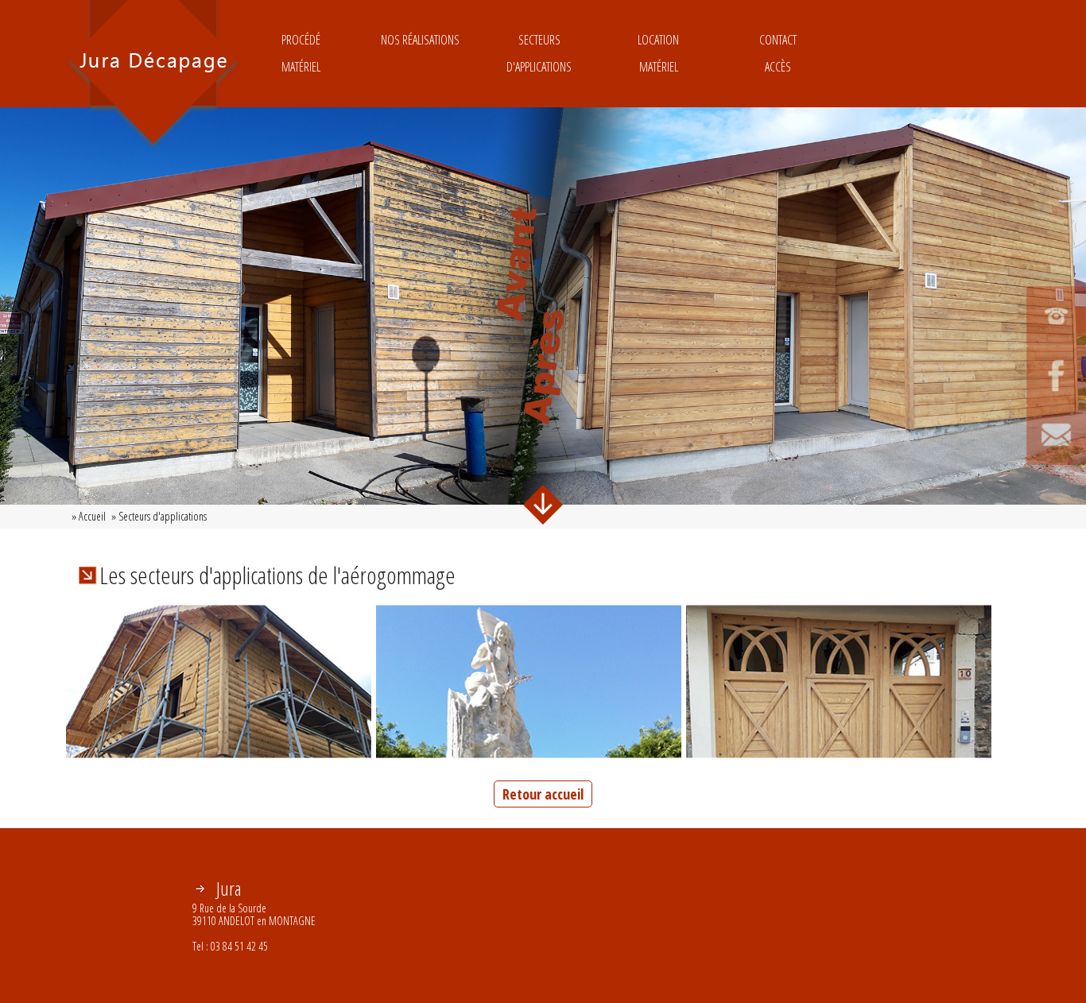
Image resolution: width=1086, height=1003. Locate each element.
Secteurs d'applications (539, 53)
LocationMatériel (658, 53)
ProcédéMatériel (300, 53)
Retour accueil (543, 794)
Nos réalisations (420, 39)
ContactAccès (778, 53)
